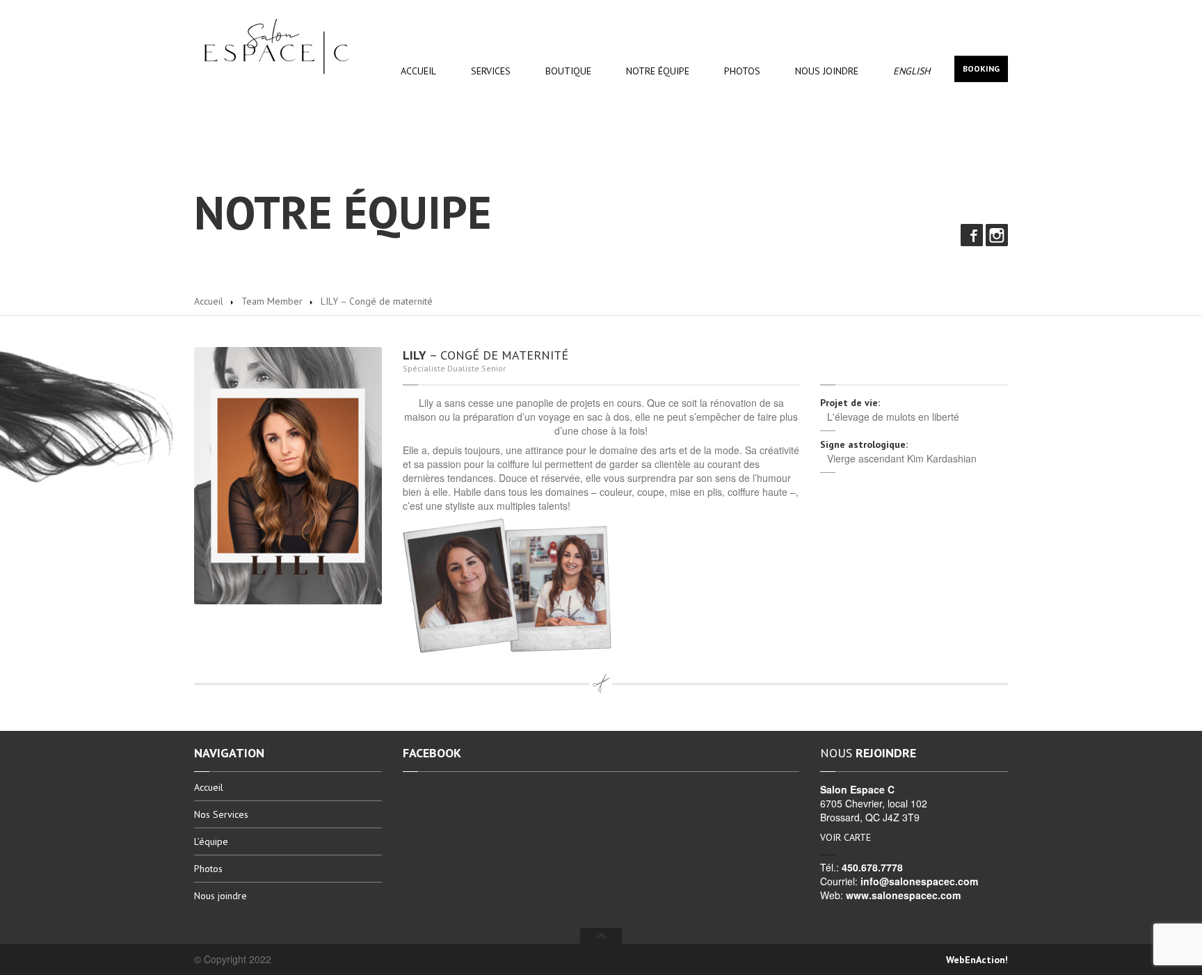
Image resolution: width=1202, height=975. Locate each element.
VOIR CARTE (845, 837)
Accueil (418, 71)
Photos (742, 71)
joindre (826, 71)
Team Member (272, 301)
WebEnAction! (977, 959)
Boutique (568, 71)
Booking (981, 68)
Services (491, 71)
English (911, 71)
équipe (657, 71)
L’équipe (211, 841)
